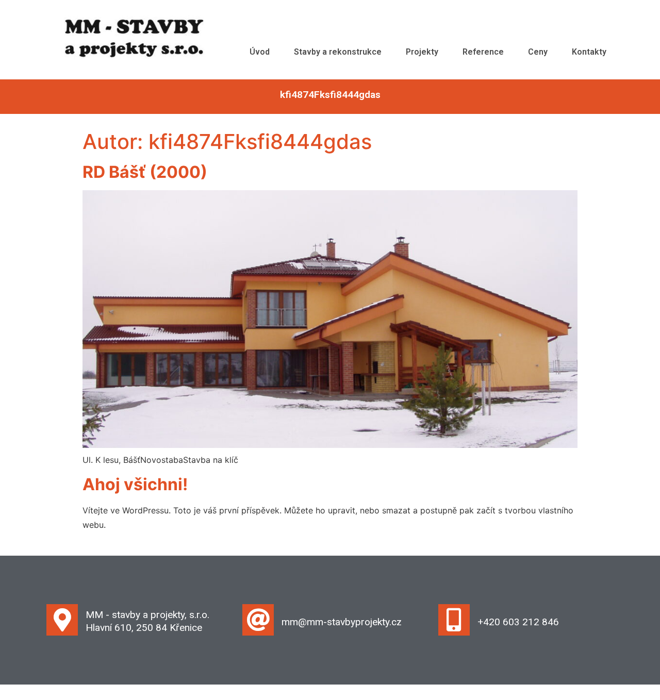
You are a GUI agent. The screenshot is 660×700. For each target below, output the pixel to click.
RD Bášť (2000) (144, 172)
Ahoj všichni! (135, 484)
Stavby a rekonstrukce (338, 52)
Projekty (422, 52)
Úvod (260, 52)
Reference (483, 52)
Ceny (538, 52)
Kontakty (589, 52)
